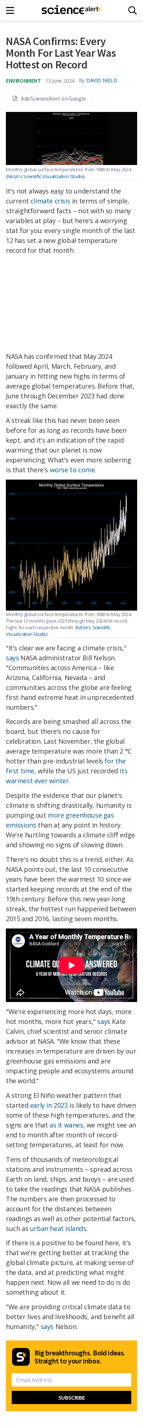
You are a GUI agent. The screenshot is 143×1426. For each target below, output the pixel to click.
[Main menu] (12, 10)
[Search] (132, 10)
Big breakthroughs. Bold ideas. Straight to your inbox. (79, 1357)
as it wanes (66, 1125)
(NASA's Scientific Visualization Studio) (45, 176)
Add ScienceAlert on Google (53, 98)
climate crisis (50, 200)
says (12, 657)
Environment (23, 80)
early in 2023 (49, 1105)
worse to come (72, 469)
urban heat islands (58, 1228)
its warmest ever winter (66, 775)
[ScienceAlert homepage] (72, 10)
